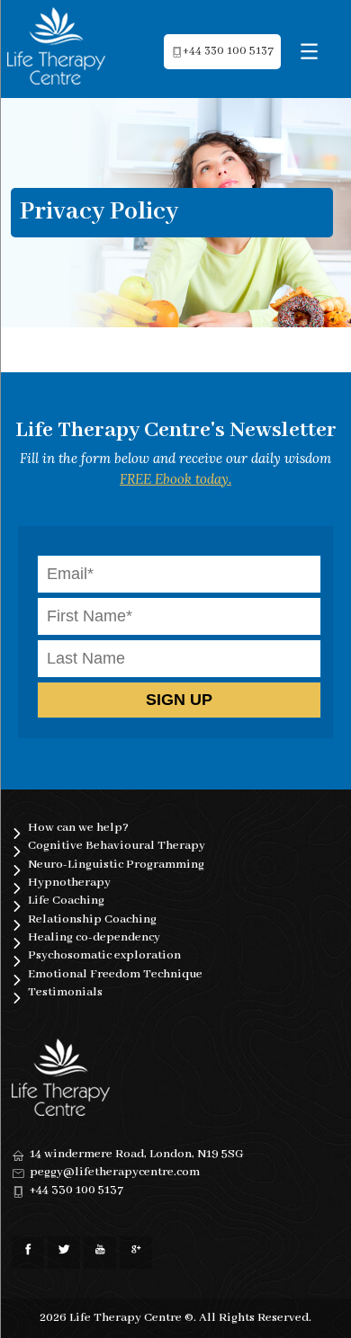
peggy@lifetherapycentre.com (115, 1172)
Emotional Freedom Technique (115, 974)
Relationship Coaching (92, 919)
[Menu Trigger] (309, 51)
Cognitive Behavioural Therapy (116, 845)
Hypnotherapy (69, 882)
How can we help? (78, 827)
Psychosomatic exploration (104, 955)
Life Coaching (66, 900)
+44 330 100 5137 (228, 51)
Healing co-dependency (94, 937)
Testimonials (65, 992)
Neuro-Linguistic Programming (116, 864)
